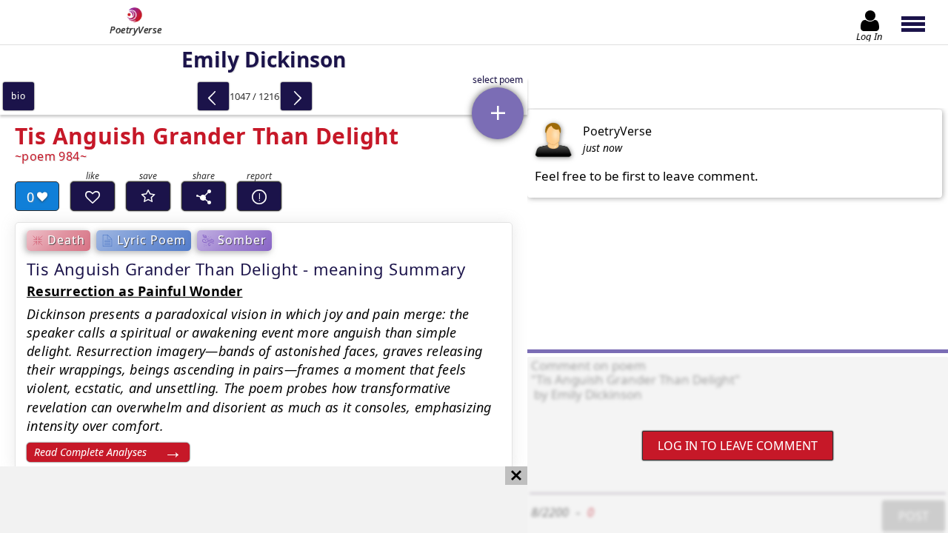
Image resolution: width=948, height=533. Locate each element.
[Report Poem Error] (259, 196)
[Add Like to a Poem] (92, 196)
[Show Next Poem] (296, 96)
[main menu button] (920, 22)
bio (18, 96)
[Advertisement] (249, 499)
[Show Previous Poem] (213, 96)
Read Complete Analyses (90, 452)
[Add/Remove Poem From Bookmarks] (148, 196)
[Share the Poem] (203, 196)
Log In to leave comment (738, 446)
